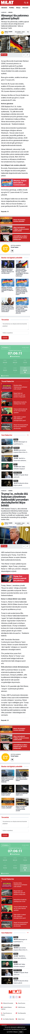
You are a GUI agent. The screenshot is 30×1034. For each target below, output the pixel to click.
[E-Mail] (12, 251)
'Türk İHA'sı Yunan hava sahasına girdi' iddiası (19, 460)
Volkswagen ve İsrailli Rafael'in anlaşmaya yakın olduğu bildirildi (20, 443)
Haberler (3, 12)
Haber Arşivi (21, 1019)
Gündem (4, 7)
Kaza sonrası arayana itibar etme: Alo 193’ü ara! (20, 451)
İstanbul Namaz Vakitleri (6, 1008)
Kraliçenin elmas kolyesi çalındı (20, 484)
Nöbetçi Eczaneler (8, 1003)
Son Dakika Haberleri (8, 1019)
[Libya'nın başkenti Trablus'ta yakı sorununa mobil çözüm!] (22, 801)
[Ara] (25, 2)
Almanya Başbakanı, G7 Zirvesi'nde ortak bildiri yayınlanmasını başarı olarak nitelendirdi (7, 308)
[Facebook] (10, 997)
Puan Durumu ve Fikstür (6, 1014)
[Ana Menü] (27, 2)
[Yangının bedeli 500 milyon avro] (22, 788)
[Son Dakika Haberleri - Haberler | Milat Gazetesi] (7, 2)
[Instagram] (16, 997)
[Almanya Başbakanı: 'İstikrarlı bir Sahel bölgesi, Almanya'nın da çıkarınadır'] (7, 264)
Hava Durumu (21, 1003)
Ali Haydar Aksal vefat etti (20, 476)
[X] (13, 997)
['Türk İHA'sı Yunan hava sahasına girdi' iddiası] (22, 773)
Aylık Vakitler (6, 375)
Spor (15, 464)
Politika (11, 7)
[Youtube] (19, 997)
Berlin (10, 12)
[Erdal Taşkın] (5, 248)
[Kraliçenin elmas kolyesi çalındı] (7, 788)
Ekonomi (25, 7)
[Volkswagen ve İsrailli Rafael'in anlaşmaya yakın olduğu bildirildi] (7, 773)
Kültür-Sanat (17, 472)
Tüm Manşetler (22, 1013)
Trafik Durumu (21, 1007)
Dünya (18, 7)
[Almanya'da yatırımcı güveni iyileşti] (15, 44)
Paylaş (5, 54)
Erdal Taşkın (14, 247)
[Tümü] (28, 435)
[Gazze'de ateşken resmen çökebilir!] (7, 801)
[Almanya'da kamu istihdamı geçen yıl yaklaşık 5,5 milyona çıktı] (7, 282)
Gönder (5, 337)
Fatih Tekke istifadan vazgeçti (19, 468)
